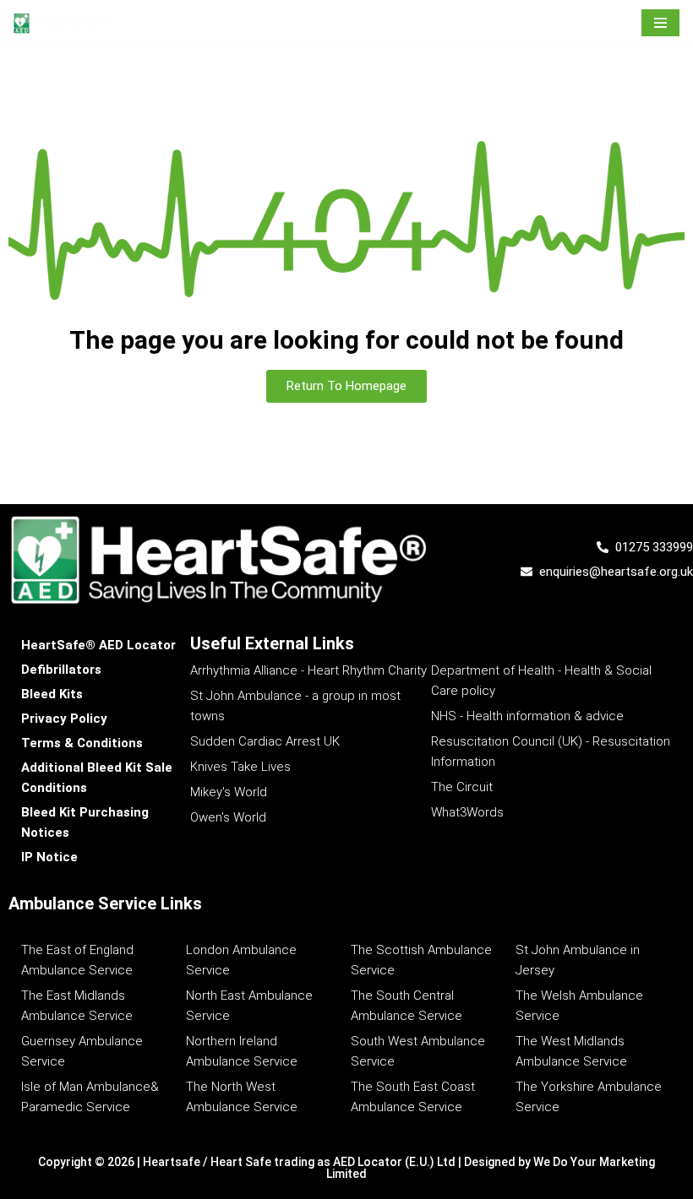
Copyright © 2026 (87, 1162)
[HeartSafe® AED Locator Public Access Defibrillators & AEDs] (63, 23)
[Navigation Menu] (660, 22)
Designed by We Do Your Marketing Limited (490, 1167)
